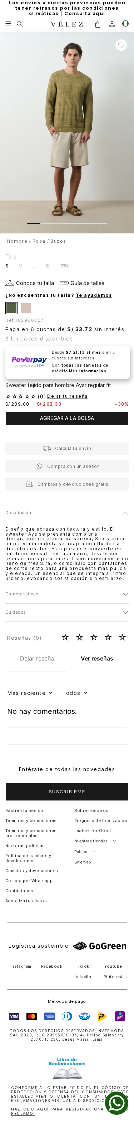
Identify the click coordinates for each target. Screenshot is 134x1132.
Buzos (58, 241)
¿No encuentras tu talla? (58, 295)
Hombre (17, 241)
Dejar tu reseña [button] (67, 396)
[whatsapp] (116, 1103)
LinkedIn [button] (82, 976)
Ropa (39, 241)
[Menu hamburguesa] (8, 24)
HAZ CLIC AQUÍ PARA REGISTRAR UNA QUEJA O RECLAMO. (70, 1111)
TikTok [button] (82, 966)
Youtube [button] (113, 966)
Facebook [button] (52, 966)
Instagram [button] (20, 966)
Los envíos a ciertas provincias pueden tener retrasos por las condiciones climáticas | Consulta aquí (67, 8)
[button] (97, 24)
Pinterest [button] (113, 976)
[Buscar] (20, 24)
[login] (112, 24)
